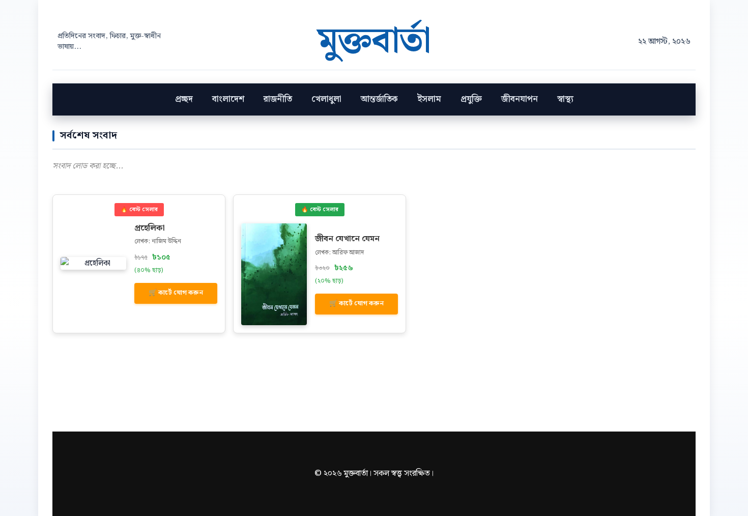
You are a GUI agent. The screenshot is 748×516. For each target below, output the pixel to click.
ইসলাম (429, 99)
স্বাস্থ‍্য (565, 99)
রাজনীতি (278, 99)
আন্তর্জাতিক (379, 99)
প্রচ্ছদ (184, 99)
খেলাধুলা (326, 99)
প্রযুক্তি (471, 99)
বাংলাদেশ (228, 99)
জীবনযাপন (519, 99)
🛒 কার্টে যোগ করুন (176, 293)
